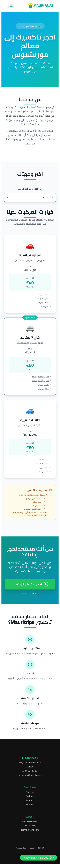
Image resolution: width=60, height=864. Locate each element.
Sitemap (30, 804)
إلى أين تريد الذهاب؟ (30, 189)
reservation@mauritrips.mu (30, 775)
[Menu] (11, 6)
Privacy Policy (30, 825)
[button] (38, 858)
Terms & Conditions (30, 830)
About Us (30, 792)
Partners (30, 796)
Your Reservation (30, 821)
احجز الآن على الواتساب (27, 584)
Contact (30, 800)
